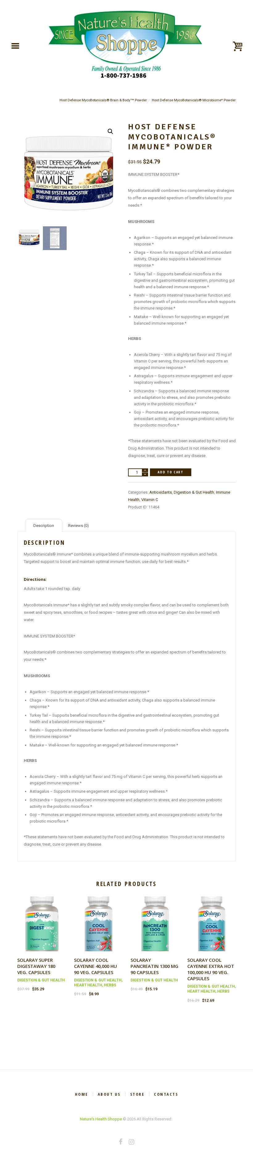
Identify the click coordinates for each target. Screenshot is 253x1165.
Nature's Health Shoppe (101, 1119)
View (41, 918)
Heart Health (88, 985)
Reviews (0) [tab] (78, 525)
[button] (110, 131)
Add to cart (170, 472)
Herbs (110, 985)
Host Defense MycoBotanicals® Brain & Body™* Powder (103, 100)
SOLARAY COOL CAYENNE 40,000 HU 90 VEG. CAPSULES (95, 966)
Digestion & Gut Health (194, 492)
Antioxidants (160, 492)
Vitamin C (149, 499)
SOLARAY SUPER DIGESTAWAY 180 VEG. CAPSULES (36, 966)
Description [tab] (43, 525)
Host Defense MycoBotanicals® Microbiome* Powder (194, 100)
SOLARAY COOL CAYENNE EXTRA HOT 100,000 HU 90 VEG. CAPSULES (210, 969)
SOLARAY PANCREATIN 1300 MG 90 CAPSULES (154, 966)
